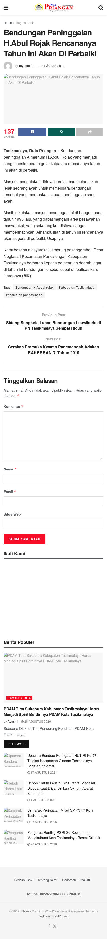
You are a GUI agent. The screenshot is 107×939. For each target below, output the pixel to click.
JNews (24, 911)
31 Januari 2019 (53, 65)
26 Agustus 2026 (43, 844)
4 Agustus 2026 (42, 800)
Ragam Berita (25, 22)
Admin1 (13, 721)
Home (8, 22)
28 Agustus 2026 (37, 721)
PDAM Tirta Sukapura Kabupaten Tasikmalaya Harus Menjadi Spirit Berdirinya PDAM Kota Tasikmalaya (51, 711)
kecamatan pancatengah (24, 295)
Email (10, 491)
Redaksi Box (23, 879)
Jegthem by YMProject (53, 916)
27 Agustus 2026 (43, 822)
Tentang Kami (47, 879)
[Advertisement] (53, 597)
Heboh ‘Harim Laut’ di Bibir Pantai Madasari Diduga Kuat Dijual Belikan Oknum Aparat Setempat (61, 788)
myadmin (25, 65)
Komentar (14, 406)
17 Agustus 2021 (43, 772)
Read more (16, 744)
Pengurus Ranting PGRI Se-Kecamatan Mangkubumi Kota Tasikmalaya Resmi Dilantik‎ (63, 835)
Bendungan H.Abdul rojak (34, 287)
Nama (10, 469)
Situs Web (12, 514)
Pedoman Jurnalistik (77, 879)
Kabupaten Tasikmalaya (77, 287)
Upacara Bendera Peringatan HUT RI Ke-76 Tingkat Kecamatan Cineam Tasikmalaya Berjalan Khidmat (62, 760)
